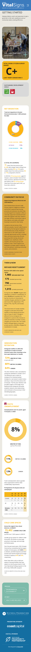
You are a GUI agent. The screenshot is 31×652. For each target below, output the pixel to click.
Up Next (7, 597)
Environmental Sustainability (11, 590)
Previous (7, 586)
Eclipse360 (20, 647)
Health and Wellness (13, 600)
